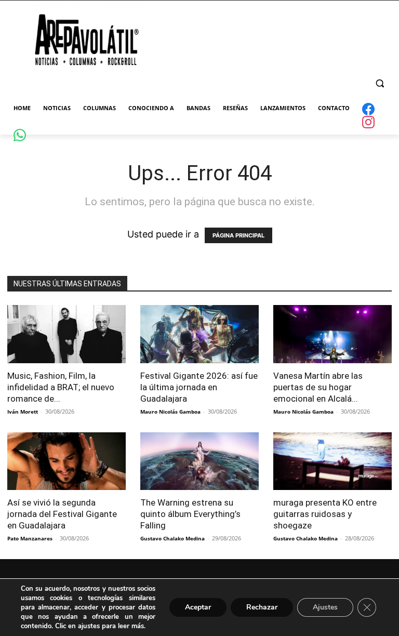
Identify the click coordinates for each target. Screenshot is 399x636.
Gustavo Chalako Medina (172, 538)
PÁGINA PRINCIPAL (238, 235)
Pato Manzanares (29, 538)
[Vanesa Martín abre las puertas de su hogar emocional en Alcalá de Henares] (332, 334)
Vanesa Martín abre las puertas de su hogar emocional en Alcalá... (318, 387)
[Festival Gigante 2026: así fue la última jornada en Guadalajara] (199, 334)
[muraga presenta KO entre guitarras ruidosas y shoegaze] (332, 461)
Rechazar (261, 607)
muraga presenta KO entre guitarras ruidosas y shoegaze (325, 514)
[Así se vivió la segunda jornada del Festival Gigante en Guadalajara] (66, 461)
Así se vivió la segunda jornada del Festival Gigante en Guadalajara (62, 514)
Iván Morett (22, 411)
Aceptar (198, 607)
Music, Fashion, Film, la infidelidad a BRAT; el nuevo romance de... (60, 387)
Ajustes (325, 607)
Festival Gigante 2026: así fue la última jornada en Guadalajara (199, 387)
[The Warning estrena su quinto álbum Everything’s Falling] (199, 461)
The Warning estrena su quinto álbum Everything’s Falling (190, 514)
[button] (379, 83)
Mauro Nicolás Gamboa (170, 411)
